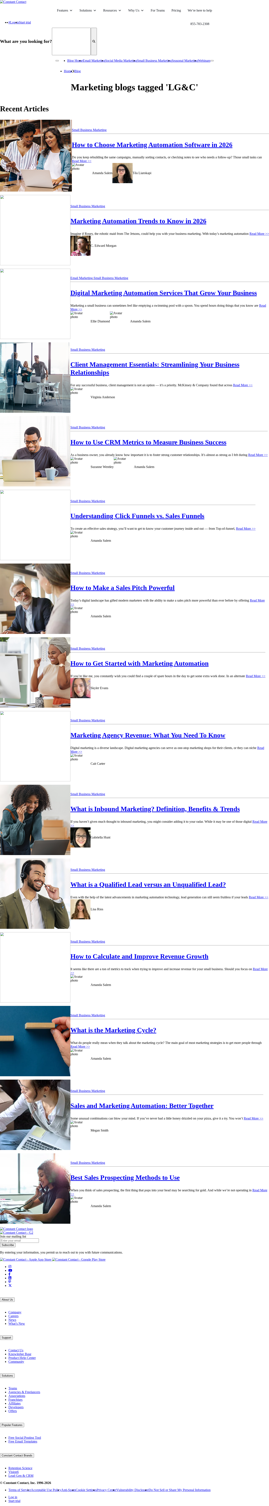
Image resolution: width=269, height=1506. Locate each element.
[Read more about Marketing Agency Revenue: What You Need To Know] (35, 748)
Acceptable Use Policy (46, 1490)
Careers (13, 1316)
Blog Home (75, 60)
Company (14, 1312)
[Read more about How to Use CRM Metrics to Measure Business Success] (35, 453)
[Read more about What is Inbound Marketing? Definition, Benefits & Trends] (35, 821)
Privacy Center (106, 1490)
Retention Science (20, 1468)
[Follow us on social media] (9, 1266)
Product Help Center (22, 1358)
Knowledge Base (19, 1354)
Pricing (176, 10)
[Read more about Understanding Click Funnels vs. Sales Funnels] (35, 527)
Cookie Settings (86, 1490)
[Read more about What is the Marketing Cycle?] (35, 1043)
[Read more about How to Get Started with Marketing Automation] (35, 674)
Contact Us (15, 1350)
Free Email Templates (22, 1441)
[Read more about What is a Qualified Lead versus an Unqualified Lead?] (35, 895)
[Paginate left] (57, 60)
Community (16, 1361)
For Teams (158, 10)
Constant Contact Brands (17, 1455)
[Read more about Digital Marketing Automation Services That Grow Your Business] (35, 305)
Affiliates (14, 1403)
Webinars (204, 60)
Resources (110, 10)
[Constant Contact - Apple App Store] (26, 1259)
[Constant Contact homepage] (16, 1229)
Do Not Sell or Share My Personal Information (180, 1490)
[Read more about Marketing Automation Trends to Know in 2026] (35, 232)
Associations (16, 1396)
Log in (14, 22)
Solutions (85, 10)
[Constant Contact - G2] (16, 1232)
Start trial (25, 22)
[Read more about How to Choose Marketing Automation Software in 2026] (36, 157)
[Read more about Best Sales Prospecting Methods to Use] (35, 1190)
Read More (81, 161)
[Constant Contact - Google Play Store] (78, 1259)
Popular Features (12, 1425)
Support (6, 1337)
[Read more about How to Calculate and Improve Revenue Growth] (35, 969)
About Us (7, 1299)
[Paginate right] (212, 60)
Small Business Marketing (154, 60)
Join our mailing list (13, 1236)
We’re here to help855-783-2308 (200, 13)
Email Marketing (94, 60)
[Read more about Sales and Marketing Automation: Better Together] (35, 1116)
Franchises (15, 1399)
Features (62, 10)
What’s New (16, 1323)
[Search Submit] (94, 41)
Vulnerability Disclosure (132, 1490)
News (12, 1320)
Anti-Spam (68, 1490)
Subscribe (8, 1245)
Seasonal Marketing (185, 60)
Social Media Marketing (121, 60)
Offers (12, 1411)
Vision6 (13, 1472)
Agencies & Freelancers (24, 1392)
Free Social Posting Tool (24, 1437)
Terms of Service (19, 1490)
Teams (12, 1388)
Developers (16, 1407)
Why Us (133, 10)
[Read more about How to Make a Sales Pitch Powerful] (35, 600)
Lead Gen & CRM (20, 1475)
